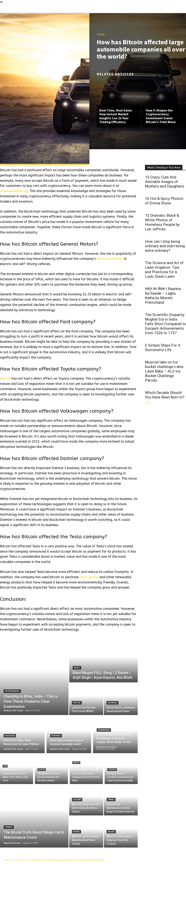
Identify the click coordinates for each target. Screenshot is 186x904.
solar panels (89, 577)
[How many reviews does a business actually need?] (68, 734)
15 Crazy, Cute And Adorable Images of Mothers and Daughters (164, 181)
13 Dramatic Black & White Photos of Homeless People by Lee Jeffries (162, 222)
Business (112, 703)
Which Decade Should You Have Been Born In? (164, 394)
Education (10, 736)
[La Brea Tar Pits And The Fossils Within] (86, 699)
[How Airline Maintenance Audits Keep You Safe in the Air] (121, 799)
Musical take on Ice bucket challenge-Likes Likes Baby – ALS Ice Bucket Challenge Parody (164, 371)
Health (76, 762)
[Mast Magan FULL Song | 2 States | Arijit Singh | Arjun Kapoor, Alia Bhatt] (103, 661)
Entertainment (12, 691)
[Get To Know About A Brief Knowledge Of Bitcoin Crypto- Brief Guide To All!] (115, 734)
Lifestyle (112, 769)
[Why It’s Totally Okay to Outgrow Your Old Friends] (121, 832)
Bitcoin (5, 378)
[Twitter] (123, 883)
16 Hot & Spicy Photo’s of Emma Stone (164, 200)
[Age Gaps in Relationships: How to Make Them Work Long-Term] (16, 769)
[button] (184, 8)
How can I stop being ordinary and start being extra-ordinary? (165, 246)
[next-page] (148, 402)
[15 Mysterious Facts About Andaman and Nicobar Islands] (51, 769)
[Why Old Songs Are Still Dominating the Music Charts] (86, 799)
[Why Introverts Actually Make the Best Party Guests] (86, 832)
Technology (104, 730)
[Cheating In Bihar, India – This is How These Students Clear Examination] (34, 677)
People (76, 832)
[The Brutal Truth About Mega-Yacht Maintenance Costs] (34, 816)
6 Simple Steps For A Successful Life (162, 347)
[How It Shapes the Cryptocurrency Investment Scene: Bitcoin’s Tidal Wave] (164, 92)
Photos (76, 703)
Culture (77, 800)
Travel (111, 800)
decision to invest (110, 259)
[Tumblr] (106, 883)
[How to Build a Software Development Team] (121, 699)
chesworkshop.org (14, 191)
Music (77, 668)
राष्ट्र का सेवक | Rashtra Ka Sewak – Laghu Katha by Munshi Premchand (163, 296)
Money (16, 860)
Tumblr (114, 883)
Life (5, 766)
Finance (9, 827)
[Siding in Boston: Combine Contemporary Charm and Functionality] (121, 769)
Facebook (115, 877)
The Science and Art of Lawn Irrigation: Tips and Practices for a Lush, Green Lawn (164, 270)
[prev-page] (146, 402)
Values (111, 832)
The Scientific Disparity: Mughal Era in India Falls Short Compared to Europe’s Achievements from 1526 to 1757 (165, 324)
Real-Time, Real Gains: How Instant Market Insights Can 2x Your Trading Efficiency (115, 116)
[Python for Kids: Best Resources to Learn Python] (22, 734)
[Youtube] (106, 889)
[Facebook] (106, 877)
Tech (101, 34)
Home (7, 860)
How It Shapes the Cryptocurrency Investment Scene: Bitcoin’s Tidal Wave (161, 116)
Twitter (131, 883)
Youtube (115, 888)
